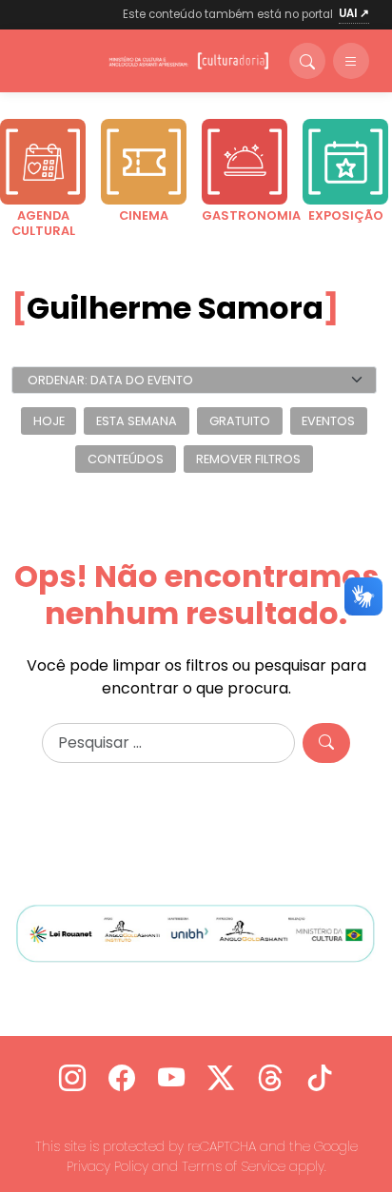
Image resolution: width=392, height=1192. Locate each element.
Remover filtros (248, 459)
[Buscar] (307, 61)
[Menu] (351, 61)
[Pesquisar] (326, 743)
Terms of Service (233, 1166)
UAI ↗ (354, 13)
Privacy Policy (107, 1166)
